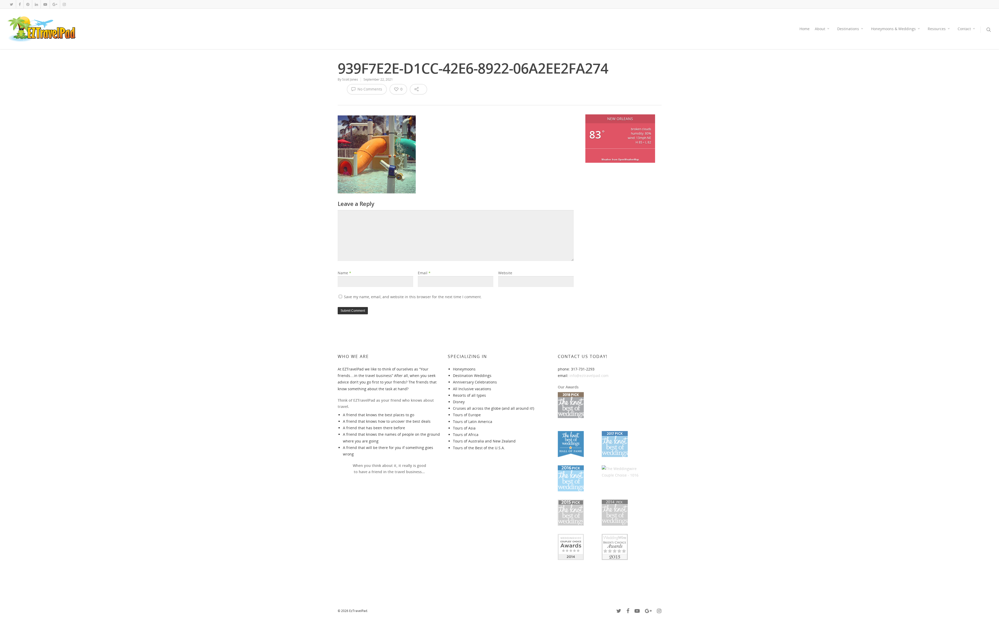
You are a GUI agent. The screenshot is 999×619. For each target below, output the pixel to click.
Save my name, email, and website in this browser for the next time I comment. (413, 296)
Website (505, 272)
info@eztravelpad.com (589, 375)
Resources (937, 28)
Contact (964, 28)
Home (804, 28)
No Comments (369, 89)
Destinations (848, 28)
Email (424, 272)
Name (344, 272)
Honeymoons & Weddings (893, 28)
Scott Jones (350, 79)
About (820, 28)
